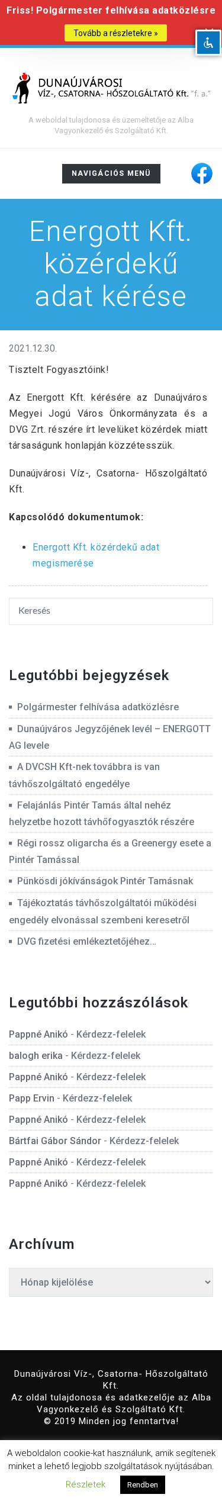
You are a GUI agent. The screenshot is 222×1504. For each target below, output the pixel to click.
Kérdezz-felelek (111, 1034)
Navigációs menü (111, 176)
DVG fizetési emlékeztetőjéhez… (86, 941)
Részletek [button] (85, 1484)
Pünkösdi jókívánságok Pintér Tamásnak (105, 881)
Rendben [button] (142, 1484)
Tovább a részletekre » (115, 33)
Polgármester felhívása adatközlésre (98, 707)
